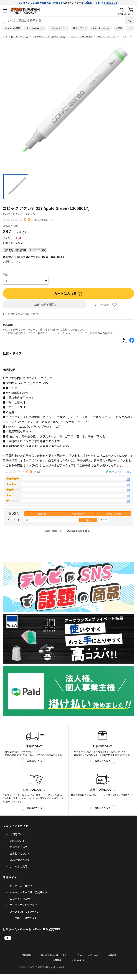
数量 (5, 274)
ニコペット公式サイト (22, 898)
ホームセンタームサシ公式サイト (28, 892)
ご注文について (18, 847)
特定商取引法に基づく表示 (54, 955)
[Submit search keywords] (129, 20)
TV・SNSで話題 (12, 28)
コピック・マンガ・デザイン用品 (49, 36)
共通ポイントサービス (67, 2)
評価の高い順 (77, 513)
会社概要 (112, 955)
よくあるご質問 (18, 866)
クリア (104, 520)
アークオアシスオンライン (24, 911)
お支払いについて (20, 853)
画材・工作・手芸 (19, 36)
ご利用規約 (26, 955)
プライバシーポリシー (87, 955)
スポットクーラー (100, 28)
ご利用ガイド (17, 834)
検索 (88, 520)
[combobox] (64, 20)
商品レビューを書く (120, 471)
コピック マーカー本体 (81, 36)
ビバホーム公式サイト (22, 886)
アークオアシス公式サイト (24, 905)
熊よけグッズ (79, 28)
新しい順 (42, 513)
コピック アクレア (106, 36)
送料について (12, 261)
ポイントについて (15, 243)
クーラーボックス (58, 28)
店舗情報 (57, 960)
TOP (5, 36)
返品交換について (20, 860)
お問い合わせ (77, 960)
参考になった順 (113, 513)
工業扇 (119, 28)
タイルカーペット (35, 28)
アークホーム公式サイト (23, 918)
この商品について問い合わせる (22, 314)
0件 (37, 472)
